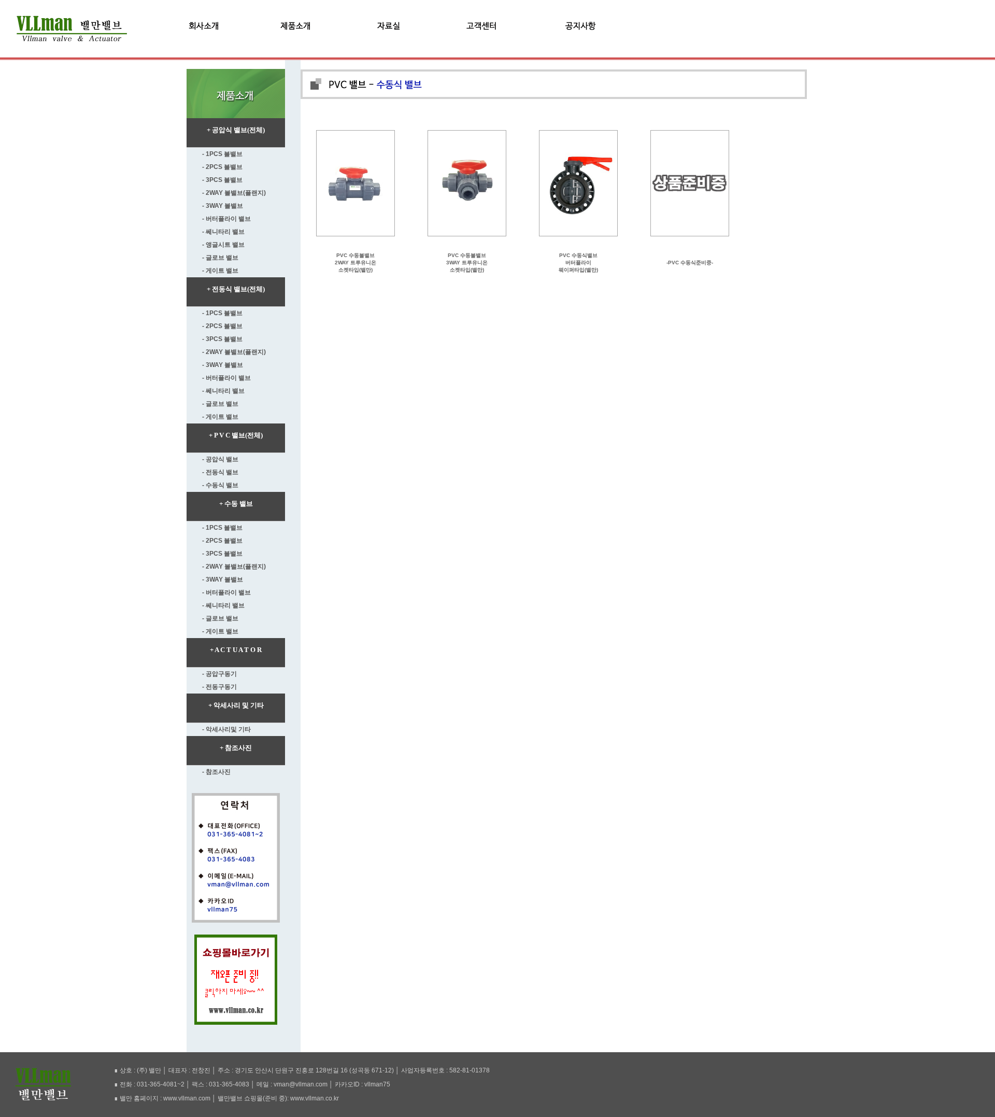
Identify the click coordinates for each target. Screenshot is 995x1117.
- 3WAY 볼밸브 (222, 205)
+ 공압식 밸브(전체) (236, 130)
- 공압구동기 (219, 673)
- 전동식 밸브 (220, 472)
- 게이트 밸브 (220, 270)
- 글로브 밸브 (220, 257)
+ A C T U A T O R (236, 650)
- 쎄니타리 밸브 (223, 231)
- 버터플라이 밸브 (226, 218)
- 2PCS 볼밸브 (222, 167)
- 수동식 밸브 (220, 485)
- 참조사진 (216, 771)
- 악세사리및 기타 (226, 729)
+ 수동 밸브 (236, 503)
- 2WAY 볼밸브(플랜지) (234, 192)
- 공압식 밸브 (220, 459)
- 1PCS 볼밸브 (222, 154)
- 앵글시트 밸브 (223, 244)
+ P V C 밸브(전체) (236, 435)
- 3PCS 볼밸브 (222, 179)
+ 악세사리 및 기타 (236, 705)
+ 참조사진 (236, 748)
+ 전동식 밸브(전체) (236, 289)
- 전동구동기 (219, 686)
